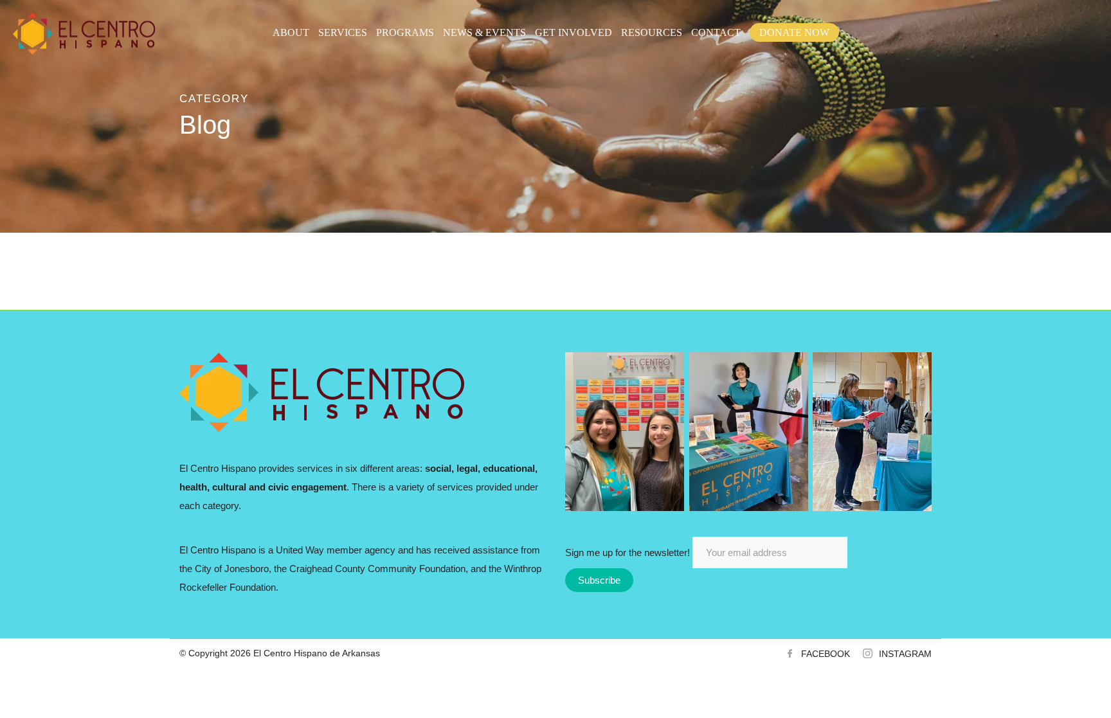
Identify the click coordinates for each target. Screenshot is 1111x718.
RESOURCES (651, 32)
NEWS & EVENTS (484, 32)
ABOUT (291, 32)
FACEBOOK (825, 654)
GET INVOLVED (573, 32)
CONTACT (716, 32)
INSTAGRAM (905, 654)
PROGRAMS (405, 32)
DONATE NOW (794, 32)
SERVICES (342, 32)
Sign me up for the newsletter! (628, 552)
